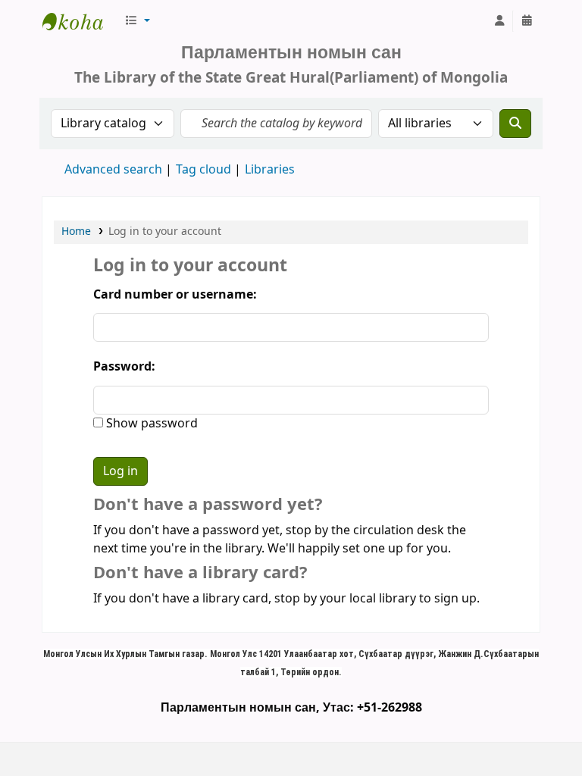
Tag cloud (203, 170)
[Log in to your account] (499, 21)
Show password (150, 424)
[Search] (515, 123)
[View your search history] (527, 21)
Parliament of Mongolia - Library (80, 21)
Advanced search (113, 170)
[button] (137, 21)
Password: (124, 367)
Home (76, 231)
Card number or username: (175, 295)
